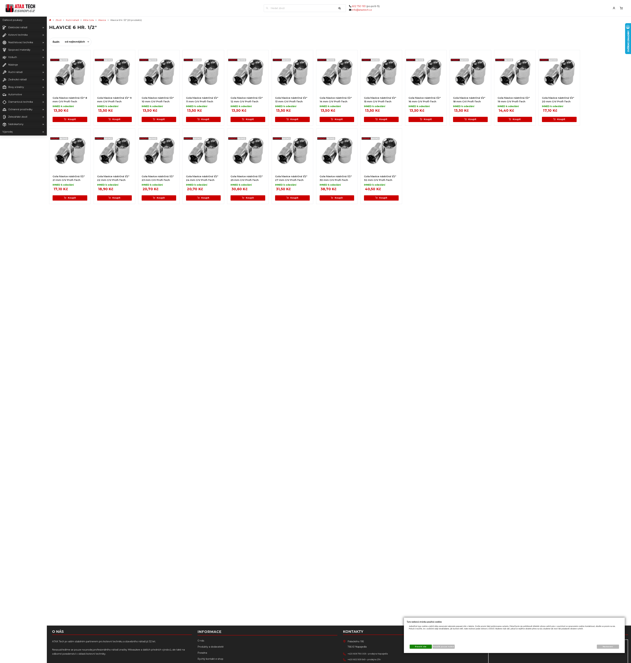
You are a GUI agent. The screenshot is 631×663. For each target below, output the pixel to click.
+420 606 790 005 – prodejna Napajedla (368, 653)
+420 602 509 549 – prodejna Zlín (364, 659)
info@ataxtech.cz (362, 9)
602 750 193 (359, 6)
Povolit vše (420, 647)
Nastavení (608, 647)
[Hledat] (341, 8)
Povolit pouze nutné (443, 647)
